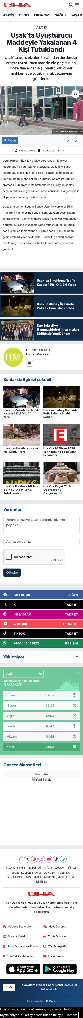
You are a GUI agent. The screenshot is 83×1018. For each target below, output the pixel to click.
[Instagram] (41, 859)
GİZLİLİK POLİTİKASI (19, 877)
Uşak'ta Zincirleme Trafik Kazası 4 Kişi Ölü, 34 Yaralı (21, 413)
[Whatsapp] (63, 859)
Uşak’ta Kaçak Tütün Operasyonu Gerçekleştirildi (58, 490)
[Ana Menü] (77, 5)
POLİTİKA (64, 872)
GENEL (24, 15)
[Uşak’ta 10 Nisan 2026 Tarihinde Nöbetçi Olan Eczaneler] (61, 435)
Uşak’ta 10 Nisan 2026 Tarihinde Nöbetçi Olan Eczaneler (60, 452)
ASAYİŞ (8, 15)
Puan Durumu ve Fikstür (22, 946)
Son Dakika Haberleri (20, 956)
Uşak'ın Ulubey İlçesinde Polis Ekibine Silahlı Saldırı (60, 413)
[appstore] (24, 970)
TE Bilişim (51, 1001)
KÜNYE (70, 877)
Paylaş (12, 140)
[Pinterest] (34, 859)
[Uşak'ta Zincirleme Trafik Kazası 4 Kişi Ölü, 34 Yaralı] (21, 396)
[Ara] (71, 5)
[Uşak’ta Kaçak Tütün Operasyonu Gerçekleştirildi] (61, 473)
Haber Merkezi (27, 150)
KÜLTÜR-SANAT (31, 872)
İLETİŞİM (41, 881)
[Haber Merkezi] (13, 357)
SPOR (15, 872)
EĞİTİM (71, 868)
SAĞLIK (60, 15)
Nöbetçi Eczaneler (20, 926)
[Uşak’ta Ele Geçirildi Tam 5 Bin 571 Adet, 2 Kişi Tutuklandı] (21, 473)
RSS (10, 987)
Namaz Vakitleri (18, 936)
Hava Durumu (57, 926)
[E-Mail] (29, 363)
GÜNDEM (50, 872)
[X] (27, 859)
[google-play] (60, 970)
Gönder (12, 572)
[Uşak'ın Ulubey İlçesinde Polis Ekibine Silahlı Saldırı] (61, 396)
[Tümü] (78, 657)
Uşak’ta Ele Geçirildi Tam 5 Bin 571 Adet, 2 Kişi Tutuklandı (20, 490)
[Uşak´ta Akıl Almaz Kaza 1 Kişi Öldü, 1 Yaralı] (21, 435)
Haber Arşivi (56, 956)
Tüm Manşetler (58, 946)
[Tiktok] (56, 859)
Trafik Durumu (57, 936)
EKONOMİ (42, 15)
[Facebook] (20, 859)
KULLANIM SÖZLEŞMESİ (49, 877)
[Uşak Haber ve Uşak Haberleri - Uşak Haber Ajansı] (18, 5)
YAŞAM (77, 15)
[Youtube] (49, 859)
